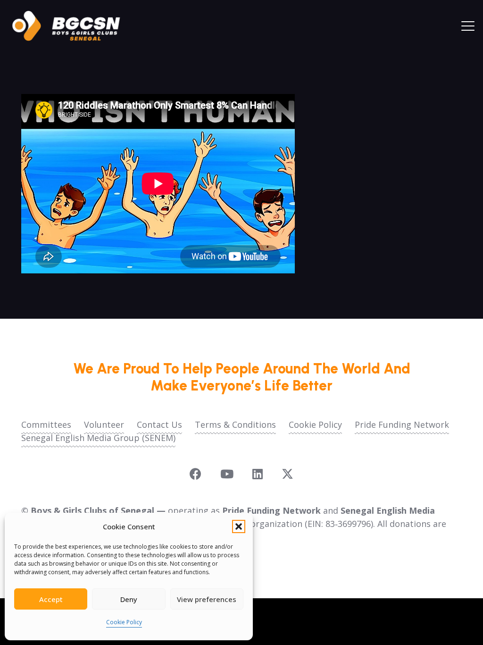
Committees (46, 424)
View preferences (206, 599)
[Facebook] (195, 474)
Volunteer (104, 424)
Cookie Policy (124, 622)
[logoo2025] (72, 25)
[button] (238, 526)
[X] (287, 474)
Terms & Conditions (235, 424)
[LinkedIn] (257, 474)
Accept (51, 599)
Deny (128, 599)
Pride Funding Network (402, 424)
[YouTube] (226, 474)
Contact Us (159, 424)
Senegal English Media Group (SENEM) (98, 437)
